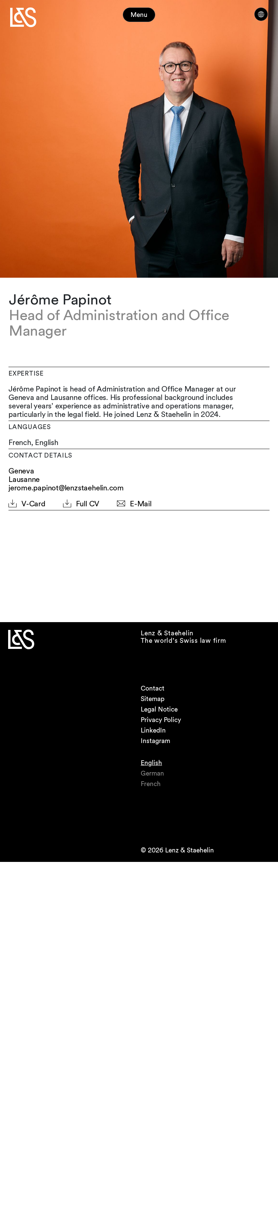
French (151, 784)
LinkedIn (153, 730)
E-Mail (141, 504)
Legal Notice (159, 709)
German (152, 773)
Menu (139, 15)
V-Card (33, 504)
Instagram (155, 741)
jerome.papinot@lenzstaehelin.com (66, 487)
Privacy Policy (161, 720)
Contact (152, 688)
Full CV (87, 504)
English (151, 763)
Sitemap (152, 699)
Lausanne (24, 479)
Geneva (21, 471)
